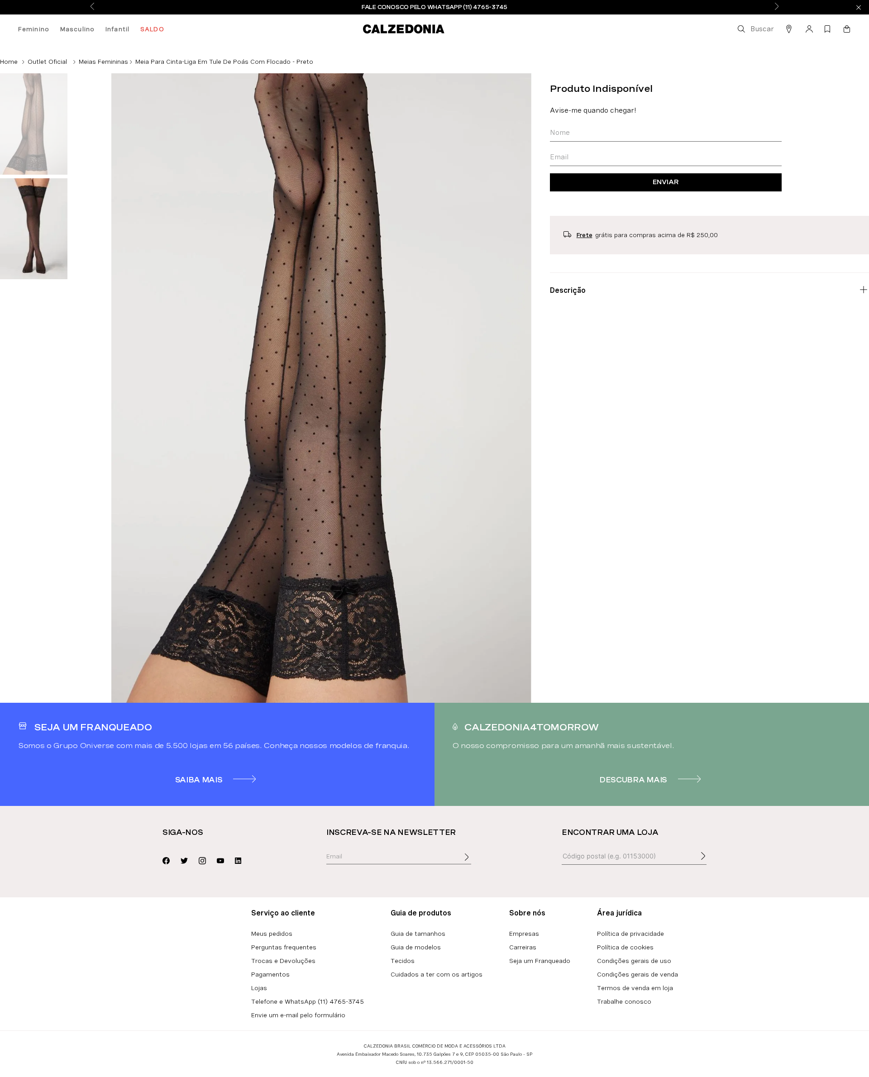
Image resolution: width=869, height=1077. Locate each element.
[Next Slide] (776, 7)
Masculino (77, 29)
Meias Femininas (103, 61)
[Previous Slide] (92, 7)
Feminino (33, 29)
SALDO (152, 29)
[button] (755, 29)
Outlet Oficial (47, 61)
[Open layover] (476, 863)
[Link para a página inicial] (9, 61)
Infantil (117, 29)
